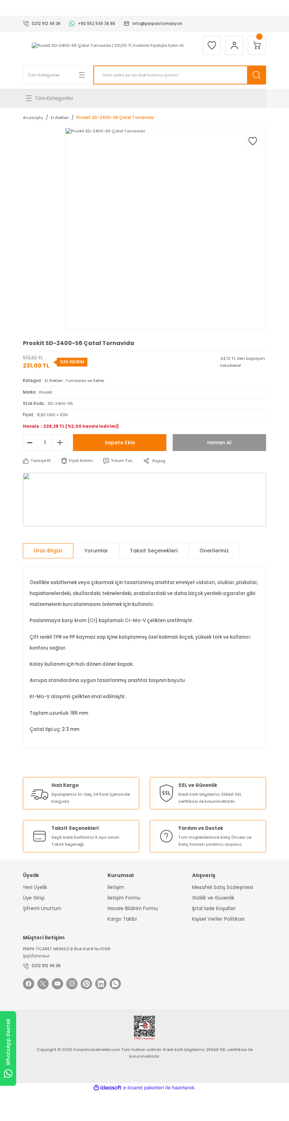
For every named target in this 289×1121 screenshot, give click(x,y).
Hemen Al (219, 442)
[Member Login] (234, 45)
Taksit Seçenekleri (154, 550)
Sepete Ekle (120, 442)
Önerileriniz (214, 550)
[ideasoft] (107, 1088)
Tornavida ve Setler (85, 380)
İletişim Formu (123, 898)
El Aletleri (54, 380)
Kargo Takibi (122, 919)
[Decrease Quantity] (30, 442)
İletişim (115, 887)
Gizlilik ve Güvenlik (213, 898)
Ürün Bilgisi (48, 550)
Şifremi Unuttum (42, 908)
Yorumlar (96, 550)
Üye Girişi (33, 898)
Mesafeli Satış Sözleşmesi (222, 887)
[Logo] (108, 46)
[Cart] (257, 45)
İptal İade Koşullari (213, 908)
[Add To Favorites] (253, 141)
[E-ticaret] (143, 1088)
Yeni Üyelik (35, 887)
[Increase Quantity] (60, 442)
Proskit (45, 392)
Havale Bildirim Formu (132, 908)
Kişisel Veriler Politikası (218, 919)
